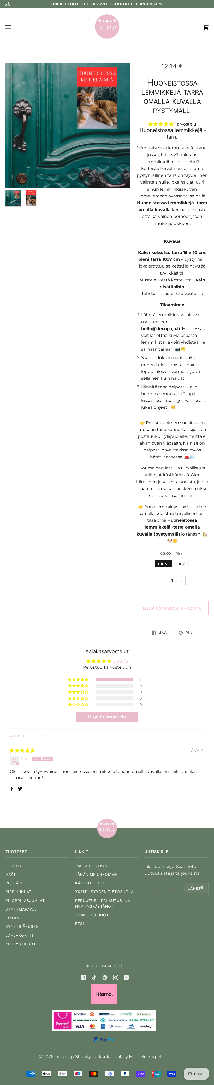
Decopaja (101, 966)
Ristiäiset (16, 883)
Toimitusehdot (92, 915)
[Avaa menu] (13, 27)
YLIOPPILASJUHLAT (25, 901)
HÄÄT (10, 874)
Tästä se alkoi (91, 866)
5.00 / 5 (120, 661)
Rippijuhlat (18, 892)
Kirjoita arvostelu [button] (107, 716)
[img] (22, 750)
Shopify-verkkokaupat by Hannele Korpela (119, 1056)
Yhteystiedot (20, 944)
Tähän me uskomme (96, 874)
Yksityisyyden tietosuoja (104, 892)
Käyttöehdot (90, 883)
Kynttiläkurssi (22, 926)
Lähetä (196, 888)
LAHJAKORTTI (19, 935)
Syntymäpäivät (21, 909)
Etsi (79, 924)
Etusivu (14, 866)
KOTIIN (12, 918)
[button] (161, 124)
